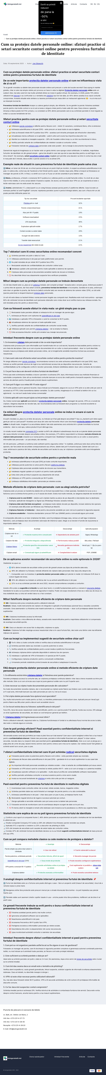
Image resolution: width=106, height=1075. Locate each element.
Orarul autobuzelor (36, 1057)
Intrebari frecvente (61, 1057)
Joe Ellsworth (37, 63)
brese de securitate (84, 959)
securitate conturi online (39, 156)
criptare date (34, 146)
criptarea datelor (41, 329)
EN (98, 4)
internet (17, 96)
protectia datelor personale (50, 401)
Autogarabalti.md (14, 4)
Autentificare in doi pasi (16, 861)
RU (95, 4)
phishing (49, 96)
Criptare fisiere (11, 547)
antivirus (36, 285)
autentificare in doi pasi (51, 316)
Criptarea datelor (13, 717)
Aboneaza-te (51, 33)
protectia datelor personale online (48, 80)
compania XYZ (31, 431)
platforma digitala (58, 465)
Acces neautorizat (24, 245)
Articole (74, 4)
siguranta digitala (93, 588)
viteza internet (97, 866)
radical (70, 752)
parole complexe (26, 126)
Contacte (83, 4)
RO (92, 4)
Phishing (27, 203)
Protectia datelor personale (76, 90)
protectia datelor (84, 422)
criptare (21, 342)
